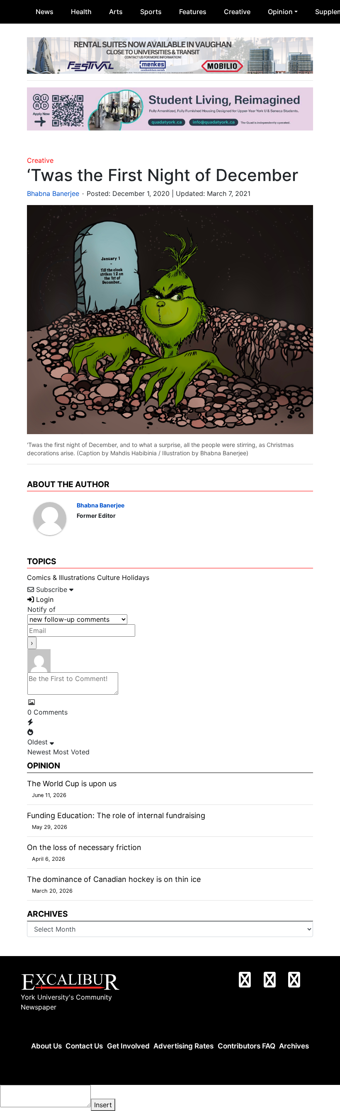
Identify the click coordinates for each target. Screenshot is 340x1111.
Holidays (135, 577)
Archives (294, 1046)
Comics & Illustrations (61, 577)
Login (43, 599)
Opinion (280, 11)
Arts (116, 11)
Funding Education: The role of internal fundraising (116, 815)
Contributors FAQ (246, 1046)
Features (192, 11)
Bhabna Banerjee (53, 193)
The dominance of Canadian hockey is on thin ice (114, 879)
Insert (103, 1105)
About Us (46, 1046)
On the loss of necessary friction (84, 847)
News (44, 11)
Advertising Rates (183, 1046)
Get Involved (128, 1046)
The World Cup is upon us (72, 783)
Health (81, 11)
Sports (151, 11)
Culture (108, 577)
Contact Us (84, 1046)
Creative (237, 11)
